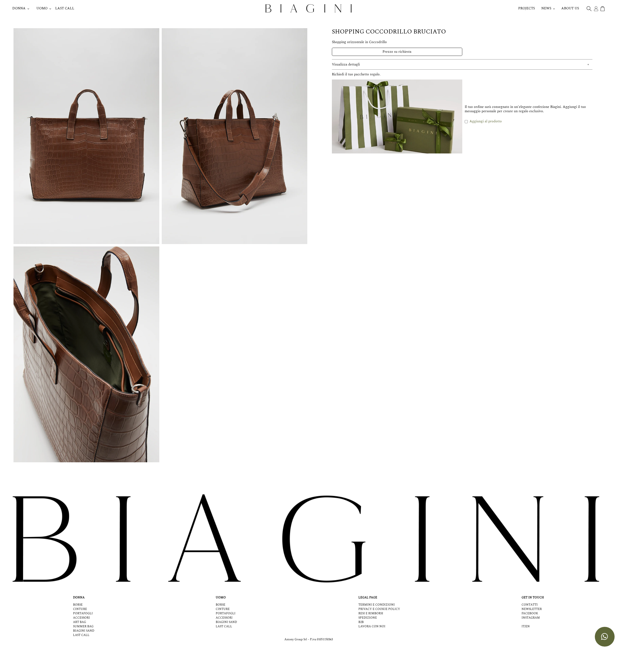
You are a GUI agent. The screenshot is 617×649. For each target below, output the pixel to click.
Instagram (531, 618)
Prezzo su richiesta (396, 51)
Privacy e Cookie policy (379, 609)
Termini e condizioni (376, 605)
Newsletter (532, 609)
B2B (361, 622)
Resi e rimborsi (370, 613)
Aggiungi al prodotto (485, 121)
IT (523, 626)
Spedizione (367, 618)
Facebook (530, 613)
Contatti (530, 605)
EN (527, 626)
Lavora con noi (371, 626)
